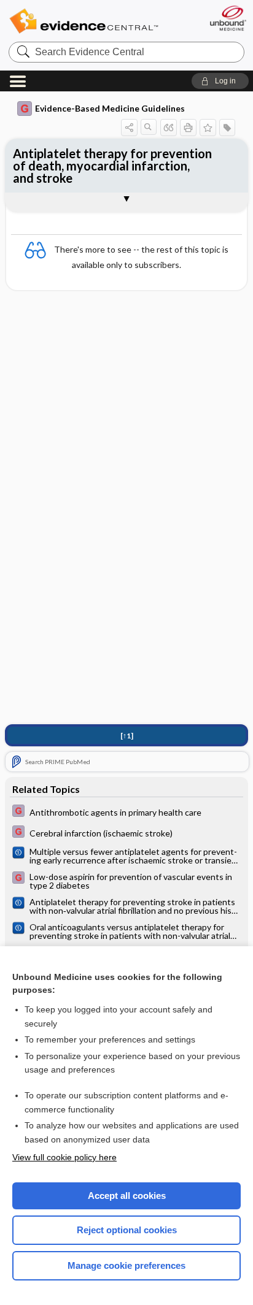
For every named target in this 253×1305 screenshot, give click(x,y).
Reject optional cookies (127, 1230)
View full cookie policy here (64, 1157)
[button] (220, 81)
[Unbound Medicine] (227, 18)
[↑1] (126, 735)
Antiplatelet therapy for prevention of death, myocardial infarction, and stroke (112, 165)
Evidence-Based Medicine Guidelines (110, 108)
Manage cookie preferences (126, 1265)
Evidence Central (83, 21)
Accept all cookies (127, 1195)
